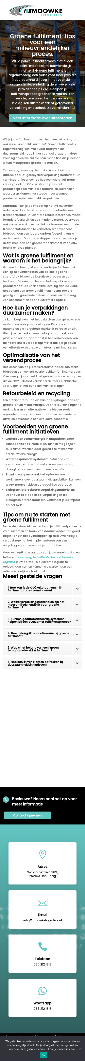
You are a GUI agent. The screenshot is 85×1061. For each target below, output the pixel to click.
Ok (43, 1055)
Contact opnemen (27, 815)
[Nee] (80, 1049)
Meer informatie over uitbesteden (42, 118)
